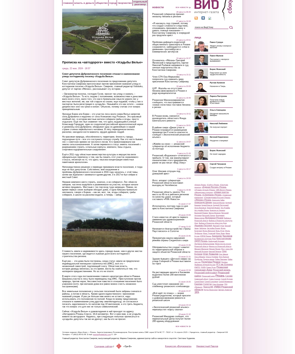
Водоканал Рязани (214, 218)
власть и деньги (84, 3)
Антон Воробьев (200, 208)
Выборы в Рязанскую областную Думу (213, 223)
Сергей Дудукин (227, 279)
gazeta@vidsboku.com (103, 334)
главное (68, 3)
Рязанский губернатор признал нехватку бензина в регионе (168, 15)
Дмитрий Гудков (218, 226)
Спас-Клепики (217, 284)
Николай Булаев (201, 251)
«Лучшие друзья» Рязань (204, 190)
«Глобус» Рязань (213, 185)
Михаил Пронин (215, 249)
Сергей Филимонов (226, 281)
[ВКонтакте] (203, 19)
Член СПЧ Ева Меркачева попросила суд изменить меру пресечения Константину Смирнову (170, 79)
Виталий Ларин (208, 215)
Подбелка (198, 259)
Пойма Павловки (221, 259)
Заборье (202, 228)
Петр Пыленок (224, 257)
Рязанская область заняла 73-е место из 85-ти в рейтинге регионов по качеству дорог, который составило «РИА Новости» (170, 195)
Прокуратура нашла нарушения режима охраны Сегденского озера (170, 239)
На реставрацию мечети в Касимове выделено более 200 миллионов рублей (171, 274)
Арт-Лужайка (225, 208)
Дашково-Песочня (203, 225)
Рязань (220, 275)
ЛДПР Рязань (201, 241)
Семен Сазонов (214, 279)
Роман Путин (211, 267)
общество (102, 3)
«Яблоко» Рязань (202, 200)
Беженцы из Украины (217, 210)
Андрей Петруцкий (221, 205)
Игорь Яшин (220, 233)
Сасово (229, 276)
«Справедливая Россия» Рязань (217, 197)
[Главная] (213, 20)
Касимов (227, 235)
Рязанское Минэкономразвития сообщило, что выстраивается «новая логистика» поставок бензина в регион (171, 103)
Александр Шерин (203, 202)
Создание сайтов (104, 346)
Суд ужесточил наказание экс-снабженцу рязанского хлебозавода (170, 285)
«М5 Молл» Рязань (223, 190)
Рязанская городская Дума (211, 268)
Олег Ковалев (210, 254)
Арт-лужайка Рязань (201, 210)
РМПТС (197, 267)
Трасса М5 (208, 287)
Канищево (217, 236)
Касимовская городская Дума (205, 239)
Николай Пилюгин (215, 251)
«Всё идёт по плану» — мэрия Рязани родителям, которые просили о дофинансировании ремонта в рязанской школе (171, 297)
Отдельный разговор (140, 3)
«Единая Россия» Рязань (214, 187)
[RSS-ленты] (196, 19)
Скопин (198, 284)
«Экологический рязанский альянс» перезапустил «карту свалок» (170, 308)
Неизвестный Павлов (207, 346)
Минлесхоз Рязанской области (220, 246)
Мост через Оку (227, 249)
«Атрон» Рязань (200, 185)
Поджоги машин (208, 259)
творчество (125, 3)
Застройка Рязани (213, 228)
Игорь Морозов (208, 231)
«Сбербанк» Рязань (212, 195)
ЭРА (196, 292)
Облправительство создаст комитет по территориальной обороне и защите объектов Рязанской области (171, 249)
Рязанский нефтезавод (205, 273)
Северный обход (201, 279)
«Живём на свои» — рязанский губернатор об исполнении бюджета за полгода (170, 146)
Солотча (207, 284)
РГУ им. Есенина (224, 264)
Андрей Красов (206, 205)
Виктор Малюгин (215, 213)
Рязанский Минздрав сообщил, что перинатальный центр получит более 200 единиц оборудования (171, 318)
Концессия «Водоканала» (178, 346)
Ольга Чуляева (212, 257)
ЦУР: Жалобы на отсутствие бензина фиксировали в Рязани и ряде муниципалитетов (169, 90)
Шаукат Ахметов (225, 290)
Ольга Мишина (199, 257)
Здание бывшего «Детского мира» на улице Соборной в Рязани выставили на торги (171, 261)
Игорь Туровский (209, 233)
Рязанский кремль (221, 270)
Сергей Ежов (199, 281)
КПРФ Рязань (205, 236)
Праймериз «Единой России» (205, 265)
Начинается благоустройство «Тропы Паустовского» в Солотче (171, 230)
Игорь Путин (220, 231)
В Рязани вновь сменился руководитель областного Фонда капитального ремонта (169, 118)
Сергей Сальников (211, 281)
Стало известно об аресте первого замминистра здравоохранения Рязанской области (170, 219)
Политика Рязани (211, 261)
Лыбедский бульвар (216, 241)
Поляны (224, 262)
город (112, 3)
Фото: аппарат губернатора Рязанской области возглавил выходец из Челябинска (167, 182)
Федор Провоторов (211, 290)
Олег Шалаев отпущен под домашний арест (166, 172)
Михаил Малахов (201, 249)
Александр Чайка (218, 200)
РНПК (203, 267)
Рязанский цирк (208, 276)
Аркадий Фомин (213, 208)
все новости (182, 7)
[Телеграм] (209, 19)
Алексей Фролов (219, 203)
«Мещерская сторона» (203, 192)
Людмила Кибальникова (204, 244)
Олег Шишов (223, 254)
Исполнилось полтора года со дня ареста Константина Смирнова (170, 207)
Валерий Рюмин (201, 213)
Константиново (223, 238)
